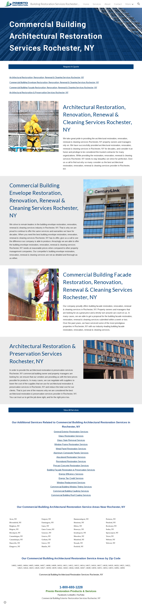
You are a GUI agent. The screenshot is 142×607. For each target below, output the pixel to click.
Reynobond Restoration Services (71, 461)
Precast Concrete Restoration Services (71, 465)
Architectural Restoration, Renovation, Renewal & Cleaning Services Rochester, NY (46, 77)
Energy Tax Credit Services (71, 478)
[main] (65, 34)
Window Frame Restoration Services (71, 444)
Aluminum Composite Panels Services (71, 453)
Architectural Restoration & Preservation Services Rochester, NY (38, 92)
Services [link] (97, 4)
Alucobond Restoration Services (71, 457)
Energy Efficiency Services (71, 474)
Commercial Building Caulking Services (71, 491)
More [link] (128, 4)
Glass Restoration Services (71, 436)
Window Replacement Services (71, 483)
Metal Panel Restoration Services (71, 449)
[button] (138, 4)
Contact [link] (118, 4)
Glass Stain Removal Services (71, 440)
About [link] (107, 4)
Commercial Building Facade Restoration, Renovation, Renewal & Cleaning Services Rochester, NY (53, 87)
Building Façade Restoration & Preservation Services (71, 470)
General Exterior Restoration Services (71, 432)
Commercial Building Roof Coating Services (71, 495)
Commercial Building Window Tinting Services (71, 487)
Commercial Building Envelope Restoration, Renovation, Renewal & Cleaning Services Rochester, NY (54, 82)
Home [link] (86, 4)
